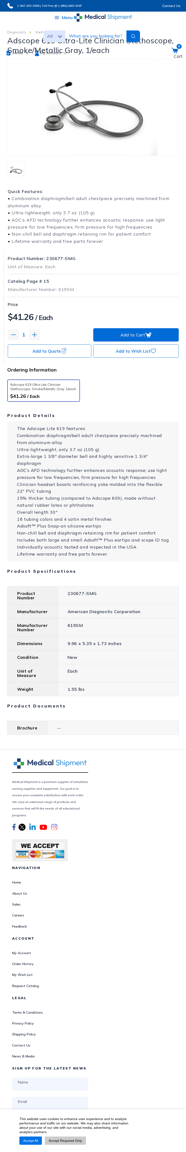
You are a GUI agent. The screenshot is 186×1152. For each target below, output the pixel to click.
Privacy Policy (23, 1023)
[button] (14, 828)
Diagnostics (16, 32)
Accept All (30, 1141)
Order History (23, 964)
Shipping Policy (24, 1034)
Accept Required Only (65, 1141)
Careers (18, 915)
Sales (16, 904)
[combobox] (95, 36)
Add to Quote (46, 351)
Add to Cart (132, 335)
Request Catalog (25, 986)
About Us (19, 893)
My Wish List (22, 975)
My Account (21, 953)
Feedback (19, 926)
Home (16, 882)
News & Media (23, 1056)
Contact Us (171, 6)
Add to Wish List (133, 351)
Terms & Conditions (27, 1012)
